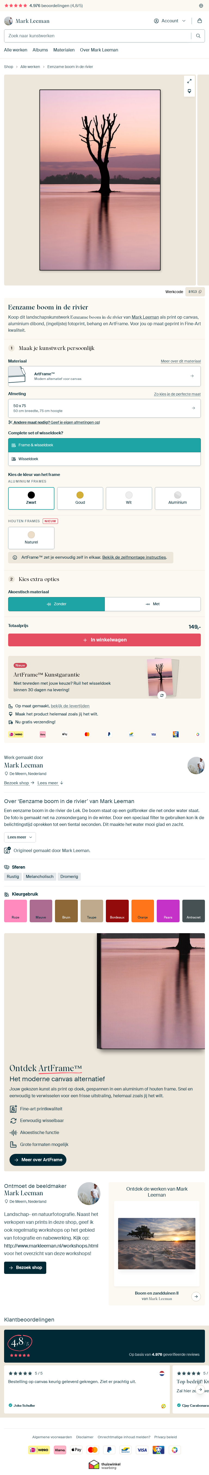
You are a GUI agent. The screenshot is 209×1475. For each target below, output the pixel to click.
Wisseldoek (28, 458)
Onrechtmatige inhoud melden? (124, 1437)
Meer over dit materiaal (181, 361)
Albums (40, 50)
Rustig (13, 876)
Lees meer (48, 783)
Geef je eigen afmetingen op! (57, 422)
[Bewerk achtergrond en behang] (189, 91)
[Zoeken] (198, 35)
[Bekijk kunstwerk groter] (189, 81)
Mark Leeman (33, 21)
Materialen (64, 50)
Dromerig (69, 876)
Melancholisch (40, 876)
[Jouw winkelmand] (200, 21)
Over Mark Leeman (99, 50)
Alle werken (15, 50)
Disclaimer (85, 1437)
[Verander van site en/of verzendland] (201, 5)
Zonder (60, 603)
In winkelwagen (109, 640)
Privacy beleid (165, 1437)
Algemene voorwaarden (52, 1437)
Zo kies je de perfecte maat (177, 394)
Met (156, 603)
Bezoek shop (17, 783)
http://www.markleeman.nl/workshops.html (51, 1245)
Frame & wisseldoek (36, 444)
